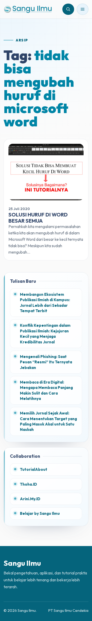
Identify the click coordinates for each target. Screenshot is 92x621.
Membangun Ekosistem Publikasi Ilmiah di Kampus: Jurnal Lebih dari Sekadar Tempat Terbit (45, 302)
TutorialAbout (33, 469)
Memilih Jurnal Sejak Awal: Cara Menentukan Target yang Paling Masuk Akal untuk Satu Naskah (48, 421)
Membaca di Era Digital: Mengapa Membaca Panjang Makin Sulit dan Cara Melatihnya (46, 390)
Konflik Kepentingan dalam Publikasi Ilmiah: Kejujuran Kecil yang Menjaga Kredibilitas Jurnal (45, 333)
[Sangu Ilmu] (28, 9)
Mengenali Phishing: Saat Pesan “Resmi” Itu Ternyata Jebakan (46, 362)
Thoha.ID (28, 484)
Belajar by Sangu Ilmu (40, 513)
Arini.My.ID (30, 498)
